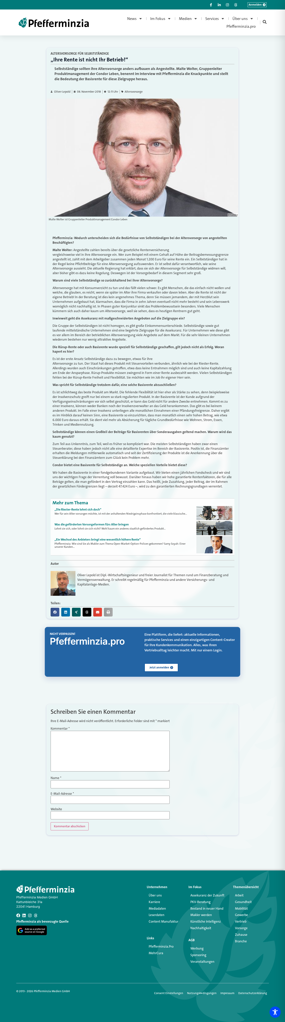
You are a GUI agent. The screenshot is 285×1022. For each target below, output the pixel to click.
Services (212, 18)
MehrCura (156, 953)
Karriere (154, 902)
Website (56, 809)
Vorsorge (241, 928)
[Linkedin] (24, 915)
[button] (55, 612)
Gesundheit (243, 902)
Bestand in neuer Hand (206, 908)
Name (56, 778)
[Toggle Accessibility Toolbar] (275, 1012)
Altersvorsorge (134, 92)
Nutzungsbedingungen (202, 993)
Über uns (240, 18)
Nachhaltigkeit (200, 928)
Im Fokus (157, 18)
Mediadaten (157, 908)
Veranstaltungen (202, 961)
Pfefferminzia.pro (241, 26)
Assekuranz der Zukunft (207, 895)
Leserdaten (156, 915)
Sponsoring (198, 955)
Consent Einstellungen (168, 993)
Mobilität (241, 908)
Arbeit (239, 895)
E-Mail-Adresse (62, 793)
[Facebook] (18, 915)
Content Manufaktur (163, 921)
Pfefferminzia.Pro (161, 946)
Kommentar (60, 728)
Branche (241, 941)
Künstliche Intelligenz (205, 921)
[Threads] (36, 915)
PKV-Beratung (200, 902)
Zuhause (241, 934)
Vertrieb (240, 921)
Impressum (227, 993)
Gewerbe (241, 915)
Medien (185, 18)
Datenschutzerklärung (252, 993)
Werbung (197, 948)
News (132, 18)
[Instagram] (30, 915)
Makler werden (201, 915)
